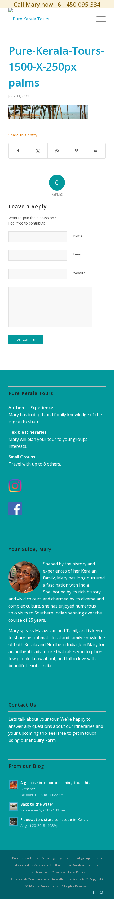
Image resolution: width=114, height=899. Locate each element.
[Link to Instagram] (102, 892)
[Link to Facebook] (94, 892)
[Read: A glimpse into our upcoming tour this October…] (13, 785)
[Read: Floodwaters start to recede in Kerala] (13, 822)
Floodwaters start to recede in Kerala (54, 819)
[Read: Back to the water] (13, 806)
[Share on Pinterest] (76, 150)
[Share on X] (37, 150)
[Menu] (98, 18)
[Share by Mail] (95, 150)
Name (77, 236)
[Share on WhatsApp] (57, 150)
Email (77, 254)
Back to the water (36, 804)
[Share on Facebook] (18, 150)
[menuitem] (98, 18)
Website (79, 273)
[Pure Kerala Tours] (47, 18)
